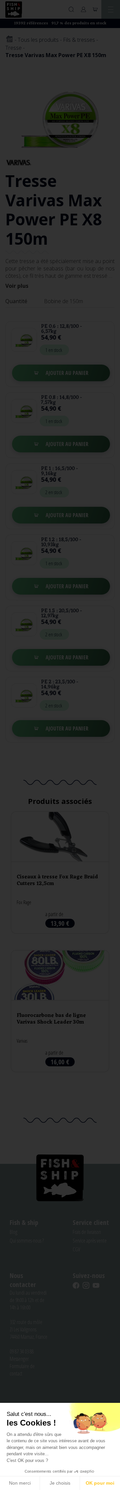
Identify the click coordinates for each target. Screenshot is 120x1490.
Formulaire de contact (22, 1369)
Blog (13, 1232)
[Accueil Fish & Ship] (13, 9)
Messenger (19, 1358)
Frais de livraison (87, 1232)
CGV (76, 1249)
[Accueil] (9, 39)
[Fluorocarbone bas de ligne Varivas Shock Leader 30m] (60, 1011)
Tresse (13, 47)
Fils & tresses (79, 39)
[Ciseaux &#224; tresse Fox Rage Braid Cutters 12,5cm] (60, 872)
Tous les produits (38, 39)
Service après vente (90, 1240)
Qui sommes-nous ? (27, 1240)
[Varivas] (18, 162)
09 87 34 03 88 (22, 1351)
